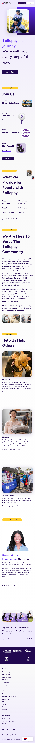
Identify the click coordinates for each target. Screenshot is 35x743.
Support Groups (8, 212)
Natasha (15, 557)
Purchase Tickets (7, 120)
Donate (23, 3)
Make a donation (7, 392)
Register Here (6, 150)
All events (8, 158)
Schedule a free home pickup (11, 449)
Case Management (7, 202)
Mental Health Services (23, 202)
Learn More (10, 72)
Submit (29, 639)
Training (21, 212)
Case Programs (8, 208)
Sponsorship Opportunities (10, 506)
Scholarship (22, 208)
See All (15, 585)
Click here (25, 308)
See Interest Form (11, 218)
